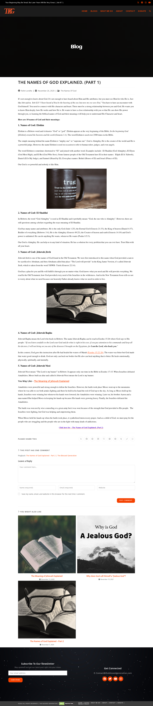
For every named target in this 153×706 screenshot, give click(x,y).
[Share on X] (81, 439)
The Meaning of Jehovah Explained (47, 576)
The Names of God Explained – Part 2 (47, 641)
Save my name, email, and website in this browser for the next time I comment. (53, 494)
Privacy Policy (83, 704)
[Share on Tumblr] (121, 439)
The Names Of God (68, 91)
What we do (95, 703)
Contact (112, 703)
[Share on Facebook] (86, 439)
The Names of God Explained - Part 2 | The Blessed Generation (51, 455)
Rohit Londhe (26, 91)
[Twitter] (110, 678)
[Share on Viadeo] (126, 439)
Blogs (87, 703)
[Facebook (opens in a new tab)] (142, 2)
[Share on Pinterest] (92, 439)
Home (80, 703)
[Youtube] (115, 678)
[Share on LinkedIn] (98, 439)
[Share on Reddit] (115, 439)
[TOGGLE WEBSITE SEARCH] (150, 11)
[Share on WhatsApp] (132, 439)
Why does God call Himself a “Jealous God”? (106, 576)
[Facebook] (104, 678)
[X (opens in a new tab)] (138, 2)
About (104, 703)
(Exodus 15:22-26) (95, 352)
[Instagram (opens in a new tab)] (146, 2)
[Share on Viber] (103, 439)
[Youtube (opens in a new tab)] (149, 2)
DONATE (120, 703)
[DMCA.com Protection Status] (66, 703)
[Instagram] (120, 678)
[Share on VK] (109, 439)
